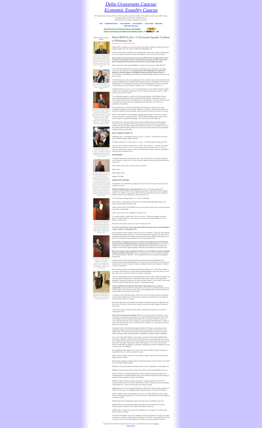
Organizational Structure (111, 23)
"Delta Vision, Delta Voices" (131, 26)
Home (101, 23)
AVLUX (157, 424)
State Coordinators (125, 23)
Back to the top (131, 426)
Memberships (158, 23)
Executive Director (137, 23)
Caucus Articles (149, 23)
